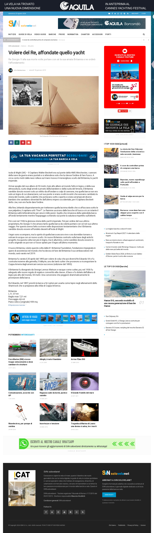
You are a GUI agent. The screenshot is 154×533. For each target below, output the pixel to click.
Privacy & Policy (133, 525)
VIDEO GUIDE (40, 34)
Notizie (23, 46)
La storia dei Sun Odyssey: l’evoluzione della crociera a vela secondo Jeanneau (132, 151)
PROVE (62, 34)
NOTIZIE (12, 34)
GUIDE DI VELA (25, 34)
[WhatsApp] (118, 13)
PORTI (108, 34)
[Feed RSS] (127, 13)
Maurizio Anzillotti (78, 496)
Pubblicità (121, 525)
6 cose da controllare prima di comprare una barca (39, 40)
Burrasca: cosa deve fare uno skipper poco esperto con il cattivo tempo (132, 212)
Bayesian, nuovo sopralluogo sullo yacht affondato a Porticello (132, 182)
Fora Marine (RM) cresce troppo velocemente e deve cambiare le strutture (20, 362)
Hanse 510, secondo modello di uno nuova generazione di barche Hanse (120, 303)
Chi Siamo (112, 525)
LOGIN (143, 13)
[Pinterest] (124, 13)
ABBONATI (135, 13)
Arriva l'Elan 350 (78, 359)
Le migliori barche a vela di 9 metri (118, 229)
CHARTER (85, 34)
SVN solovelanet (13, 46)
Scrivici (143, 525)
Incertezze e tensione (49, 423)
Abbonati (109, 495)
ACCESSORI (97, 34)
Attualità (31, 46)
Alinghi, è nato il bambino (50, 359)
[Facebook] (112, 13)
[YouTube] (109, 13)
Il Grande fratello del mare (82, 393)
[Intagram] (121, 13)
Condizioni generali (51, 501)
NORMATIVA (72, 34)
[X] (115, 13)
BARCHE (52, 34)
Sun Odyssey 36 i (112, 316)
